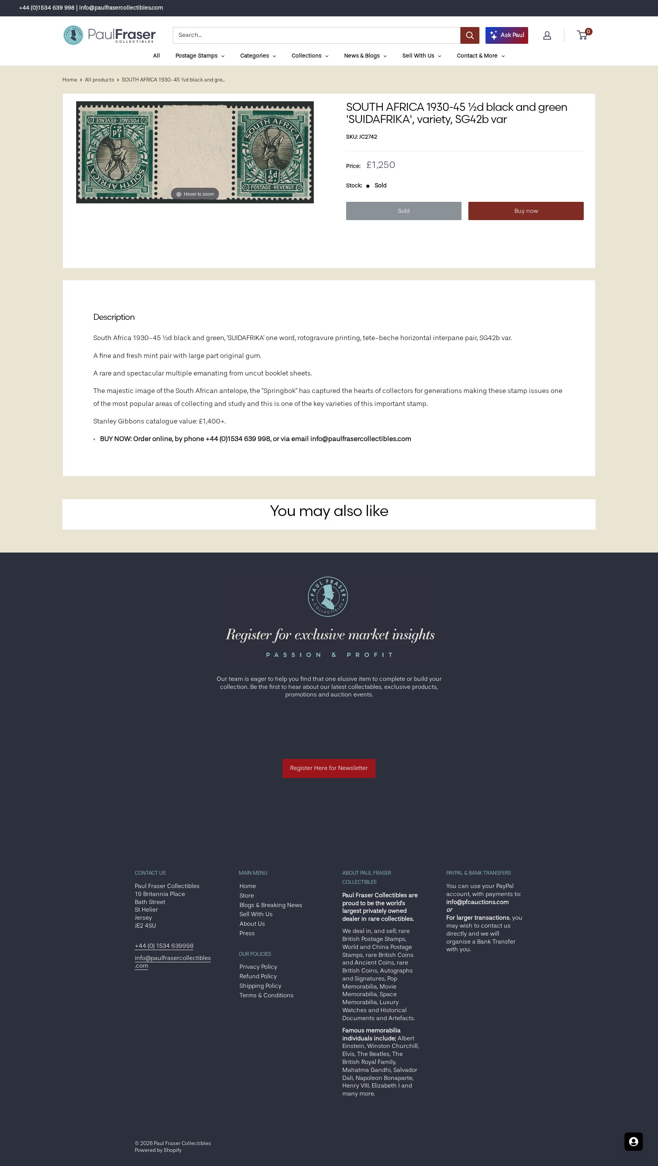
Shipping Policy (260, 985)
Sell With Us (256, 914)
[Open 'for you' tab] (633, 1141)
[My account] (547, 35)
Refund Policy (258, 976)
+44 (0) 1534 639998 (164, 945)
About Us (252, 923)
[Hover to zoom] (195, 152)
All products (99, 80)
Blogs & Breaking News (271, 905)
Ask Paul (512, 35)
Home (69, 80)
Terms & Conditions (267, 995)
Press (247, 933)
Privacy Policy (258, 966)
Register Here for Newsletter (329, 768)
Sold (404, 211)
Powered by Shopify (158, 1150)
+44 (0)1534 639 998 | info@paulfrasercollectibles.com (91, 8)
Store (247, 895)
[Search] (469, 35)
